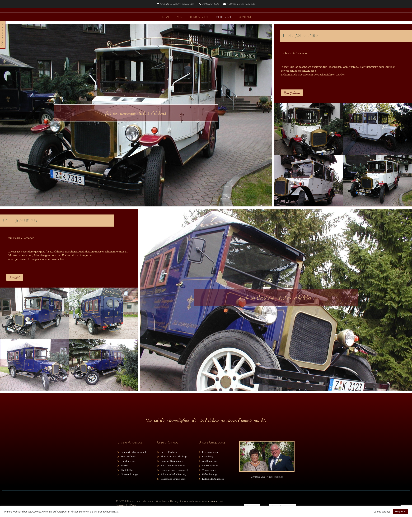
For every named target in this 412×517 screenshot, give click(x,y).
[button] (292, 92)
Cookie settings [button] (382, 511)
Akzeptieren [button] (400, 511)
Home (165, 17)
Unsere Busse (223, 17)
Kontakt (245, 17)
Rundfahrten (199, 17)
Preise (180, 17)
